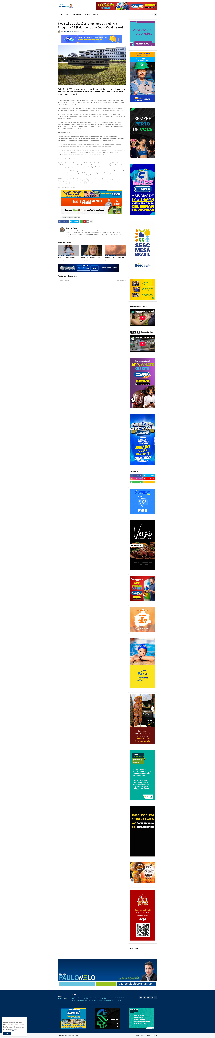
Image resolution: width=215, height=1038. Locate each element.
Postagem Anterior (64, 280)
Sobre (67, 14)
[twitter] (144, 997)
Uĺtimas (87, 14)
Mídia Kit (155, 1035)
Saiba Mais (15, 1031)
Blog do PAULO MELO (74, 1035)
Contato (148, 1035)
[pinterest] (155, 997)
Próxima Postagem (120, 280)
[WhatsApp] (81, 221)
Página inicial (61, 20)
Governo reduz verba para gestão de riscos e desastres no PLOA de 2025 (114, 258)
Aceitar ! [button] (7, 1033)
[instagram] (151, 997)
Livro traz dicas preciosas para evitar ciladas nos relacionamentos (91, 258)
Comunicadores (77, 14)
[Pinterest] (84, 221)
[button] (151, 14)
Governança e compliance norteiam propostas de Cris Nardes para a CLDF (68, 258)
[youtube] (148, 997)
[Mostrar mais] (91, 221)
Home (61, 14)
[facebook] (140, 997)
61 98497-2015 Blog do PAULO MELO (76, 20)
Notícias (95, 14)
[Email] (87, 221)
